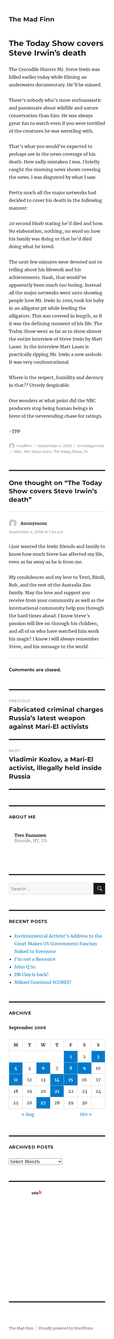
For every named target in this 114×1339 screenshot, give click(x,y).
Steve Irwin (41, 451)
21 (57, 1091)
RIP (27, 451)
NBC (18, 451)
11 (16, 1079)
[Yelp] (36, 1192)
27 (43, 1102)
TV (86, 451)
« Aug (28, 1114)
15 (70, 1079)
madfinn (24, 445)
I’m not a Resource (35, 959)
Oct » (86, 1114)
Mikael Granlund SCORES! (42, 982)
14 (57, 1079)
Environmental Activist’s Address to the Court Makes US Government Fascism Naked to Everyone (58, 943)
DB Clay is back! (31, 974)
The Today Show (67, 451)
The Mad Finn (32, 19)
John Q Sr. (25, 967)
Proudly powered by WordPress (65, 1328)
